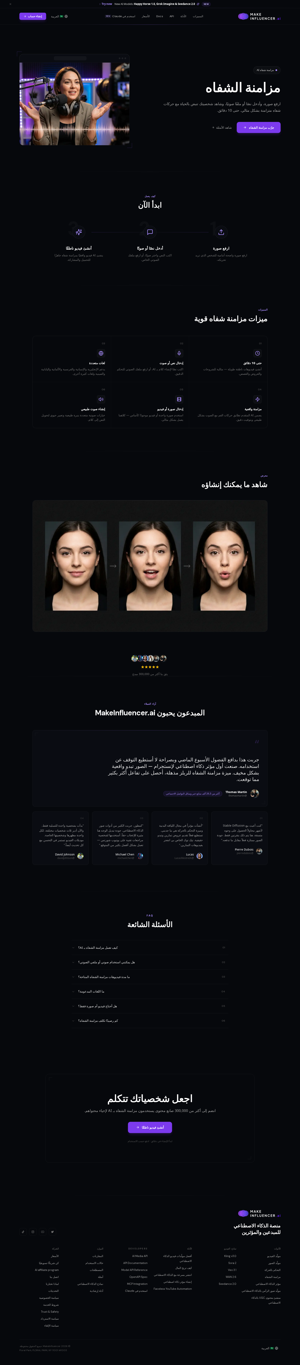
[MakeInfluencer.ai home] (259, 16)
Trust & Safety (50, 1311)
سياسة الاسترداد (50, 1318)
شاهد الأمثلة (224, 127)
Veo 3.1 (232, 1270)
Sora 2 (232, 1263)
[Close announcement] (10, 4)
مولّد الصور (274, 1263)
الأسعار (146, 16)
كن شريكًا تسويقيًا (49, 1263)
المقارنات (97, 1256)
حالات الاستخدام (94, 1263)
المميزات (198, 16)
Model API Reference (134, 1270)
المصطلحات (96, 1270)
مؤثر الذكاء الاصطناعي (268, 1284)
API (172, 16)
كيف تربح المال (183, 1268)
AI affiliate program (47, 1270)
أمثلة (100, 1277)
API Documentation (135, 1263)
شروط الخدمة (51, 1304)
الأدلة (183, 16)
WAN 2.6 (231, 1277)
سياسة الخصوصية (49, 1298)
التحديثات (53, 1291)
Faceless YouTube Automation (173, 1289)
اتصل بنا (54, 1277)
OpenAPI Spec (138, 1277)
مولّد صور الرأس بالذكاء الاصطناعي (261, 1291)
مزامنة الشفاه (273, 1277)
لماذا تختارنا (52, 1284)
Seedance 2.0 (227, 1284)
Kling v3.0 (230, 1256)
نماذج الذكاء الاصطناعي (90, 1284)
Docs (159, 16)
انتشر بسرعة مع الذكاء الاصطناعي (173, 1275)
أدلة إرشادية (96, 1291)
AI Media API (140, 1256)
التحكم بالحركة (272, 1270)
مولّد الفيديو (274, 1256)
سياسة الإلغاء (51, 1325)
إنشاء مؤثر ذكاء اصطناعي (177, 1282)
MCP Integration (137, 1284)
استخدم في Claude (120, 16)
